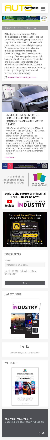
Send (25, 283)
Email (7, 260)
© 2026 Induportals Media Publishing (24, 422)
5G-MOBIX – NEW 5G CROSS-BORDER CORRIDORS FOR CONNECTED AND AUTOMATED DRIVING (24, 119)
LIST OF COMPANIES (14, 424)
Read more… (10, 157)
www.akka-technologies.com (22, 77)
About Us (10, 419)
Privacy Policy (24, 419)
